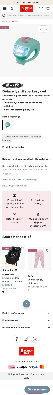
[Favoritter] (40, 8)
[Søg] (3, 15)
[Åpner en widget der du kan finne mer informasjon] (37, 390)
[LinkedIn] (35, 339)
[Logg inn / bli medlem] (12, 8)
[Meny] (5, 8)
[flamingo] (7, 125)
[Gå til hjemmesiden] (26, 8)
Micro (15, 21)
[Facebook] (17, 339)
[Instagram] (26, 339)
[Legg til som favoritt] (22, 248)
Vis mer (6, 173)
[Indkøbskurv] (48, 8)
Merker (5, 21)
